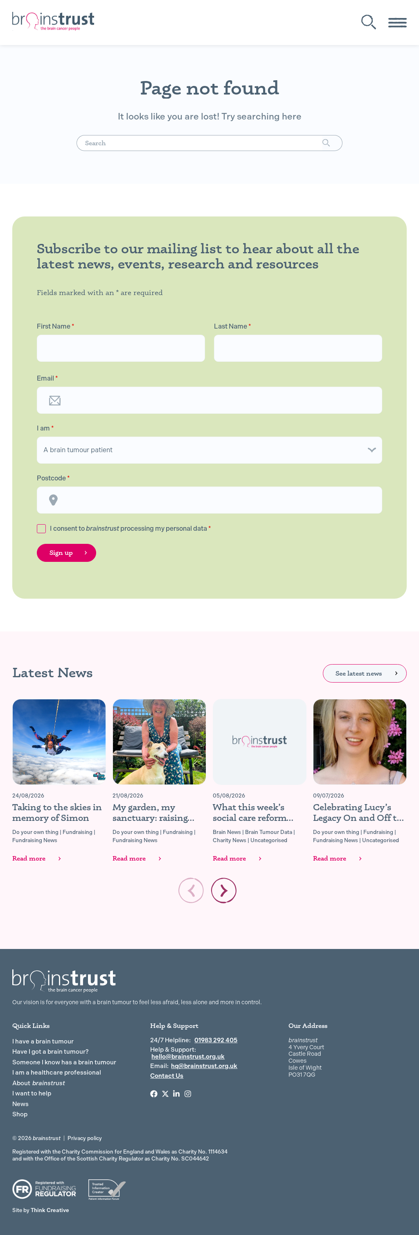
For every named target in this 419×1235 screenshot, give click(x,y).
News (20, 1104)
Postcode (53, 478)
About (38, 1083)
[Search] (332, 143)
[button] (224, 890)
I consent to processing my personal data (130, 528)
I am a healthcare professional (56, 1072)
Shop (19, 1114)
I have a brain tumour (43, 1041)
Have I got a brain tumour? (50, 1051)
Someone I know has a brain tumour (64, 1062)
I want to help (31, 1093)
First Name (55, 326)
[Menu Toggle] (397, 23)
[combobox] (199, 143)
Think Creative (40, 1210)
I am (45, 428)
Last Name (232, 326)
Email (47, 378)
